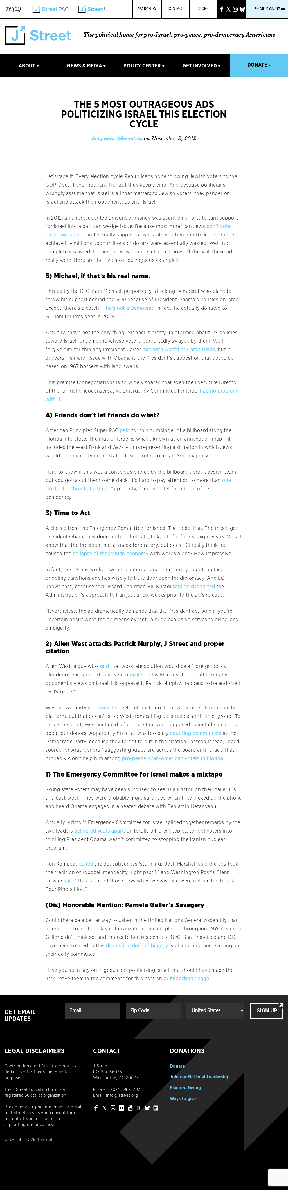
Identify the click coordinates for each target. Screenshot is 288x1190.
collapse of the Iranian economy (110, 553)
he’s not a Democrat (130, 308)
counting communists (196, 733)
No (112, 185)
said (104, 666)
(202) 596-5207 (124, 1089)
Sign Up (267, 1011)
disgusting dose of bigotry (137, 945)
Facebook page (191, 978)
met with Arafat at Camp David (179, 349)
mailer (137, 675)
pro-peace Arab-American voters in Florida (172, 758)
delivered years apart (99, 831)
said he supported (194, 586)
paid (125, 430)
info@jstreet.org (122, 1095)
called (86, 864)
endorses (98, 708)
